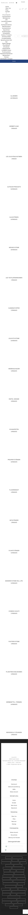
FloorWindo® (6, 45)
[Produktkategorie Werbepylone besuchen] (14, 112)
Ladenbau (21, 883)
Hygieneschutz (19, 873)
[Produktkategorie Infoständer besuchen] (14, 506)
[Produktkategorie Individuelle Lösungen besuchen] (14, 718)
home (14, 800)
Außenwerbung (6, 860)
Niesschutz (6, 894)
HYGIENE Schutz (6, 50)
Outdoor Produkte (6, 35)
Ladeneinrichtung (10, 886)
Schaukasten (21, 894)
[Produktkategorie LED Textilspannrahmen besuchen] (14, 264)
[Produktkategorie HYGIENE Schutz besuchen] (14, 597)
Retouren (14, 821)
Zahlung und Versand (14, 837)
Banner (15, 860)
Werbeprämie (18, 904)
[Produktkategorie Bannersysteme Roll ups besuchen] (14, 567)
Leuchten (14, 889)
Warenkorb (14, 808)
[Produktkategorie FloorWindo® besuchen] (14, 476)
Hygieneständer (7, 876)
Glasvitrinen (6, 30)
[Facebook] (16, 2)
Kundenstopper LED (19, 881)
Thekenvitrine (6, 902)
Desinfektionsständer (18, 868)
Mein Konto (14, 805)
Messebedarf (7, 891)
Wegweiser (21, 902)
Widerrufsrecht (14, 792)
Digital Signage (6, 43)
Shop (6, 10)
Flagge (13, 870)
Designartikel (7, 868)
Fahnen (6, 870)
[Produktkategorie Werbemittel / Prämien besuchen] (14, 688)
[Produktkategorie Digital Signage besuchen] (14, 385)
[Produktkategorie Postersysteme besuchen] (14, 627)
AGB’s (14, 789)
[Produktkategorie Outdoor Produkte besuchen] (14, 173)
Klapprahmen (21, 878)
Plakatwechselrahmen (6, 53)
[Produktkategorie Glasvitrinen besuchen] (14, 203)
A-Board (8, 857)
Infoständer (6, 47)
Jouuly (13, 878)
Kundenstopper (6, 31)
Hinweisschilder (6, 36)
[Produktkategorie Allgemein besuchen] (14, 82)
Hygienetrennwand (19, 876)
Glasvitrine (20, 870)
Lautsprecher (6, 889)
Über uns (8, 8)
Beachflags (22, 860)
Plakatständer (6, 48)
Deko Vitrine (18, 865)
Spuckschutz (21, 899)
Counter (23, 862)
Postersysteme (6, 52)
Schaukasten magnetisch (9, 899)
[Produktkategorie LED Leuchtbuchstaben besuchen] (14, 142)
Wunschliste (14, 835)
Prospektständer (6, 38)
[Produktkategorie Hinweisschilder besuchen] (14, 355)
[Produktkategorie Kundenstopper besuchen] (14, 294)
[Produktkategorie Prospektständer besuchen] (14, 446)
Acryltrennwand (17, 857)
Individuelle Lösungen (6, 58)
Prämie (13, 894)
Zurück (14, 61)
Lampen (19, 886)
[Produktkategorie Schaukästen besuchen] (14, 415)
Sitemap (14, 824)
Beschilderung (6, 862)
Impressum (14, 784)
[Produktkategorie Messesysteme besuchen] (14, 233)
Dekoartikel (9, 865)
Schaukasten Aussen (14, 897)
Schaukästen (6, 33)
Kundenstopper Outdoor (10, 883)
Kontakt (23, 2)
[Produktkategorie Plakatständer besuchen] (14, 536)
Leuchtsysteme (6, 16)
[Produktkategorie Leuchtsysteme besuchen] (14, 324)
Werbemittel (9, 904)
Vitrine (14, 902)
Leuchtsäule (22, 889)
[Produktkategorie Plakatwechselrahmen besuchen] (14, 658)
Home (7, 6)
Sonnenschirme (6, 28)
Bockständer (15, 862)
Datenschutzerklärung (14, 786)
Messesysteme (6, 26)
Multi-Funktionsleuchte (18, 891)
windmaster (14, 907)
